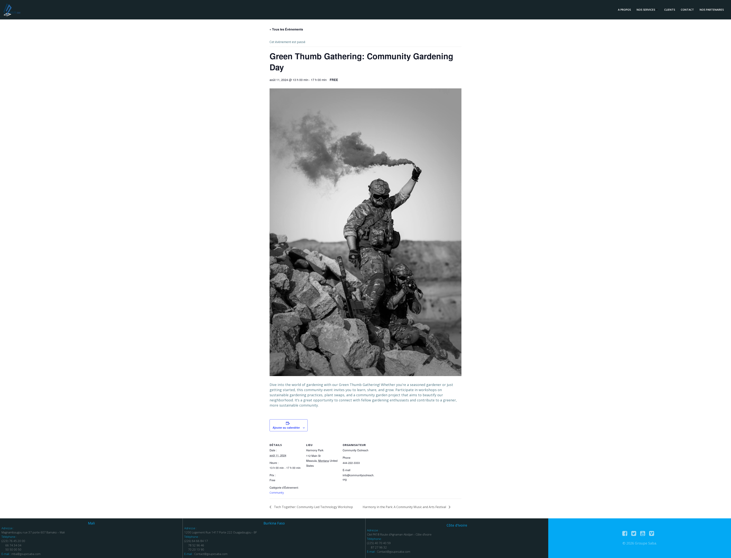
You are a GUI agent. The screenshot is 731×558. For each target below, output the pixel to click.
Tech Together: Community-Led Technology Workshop (313, 507)
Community (277, 492)
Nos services (646, 9)
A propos (624, 9)
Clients (669, 9)
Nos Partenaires (712, 9)
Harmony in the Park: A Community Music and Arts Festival (405, 507)
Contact (687, 9)
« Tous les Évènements (286, 29)
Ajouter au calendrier (286, 427)
